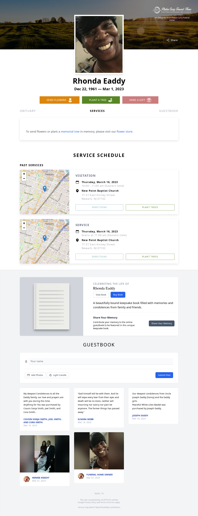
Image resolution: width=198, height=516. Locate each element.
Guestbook (168, 111)
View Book (101, 294)
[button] (45, 189)
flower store (124, 131)
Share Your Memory (161, 323)
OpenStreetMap (102, 507)
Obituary (28, 111)
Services (97, 111)
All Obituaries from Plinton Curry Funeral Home (172, 19)
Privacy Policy (90, 502)
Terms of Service (107, 502)
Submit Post (164, 375)
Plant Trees (150, 207)
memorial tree (70, 131)
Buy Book (118, 294)
